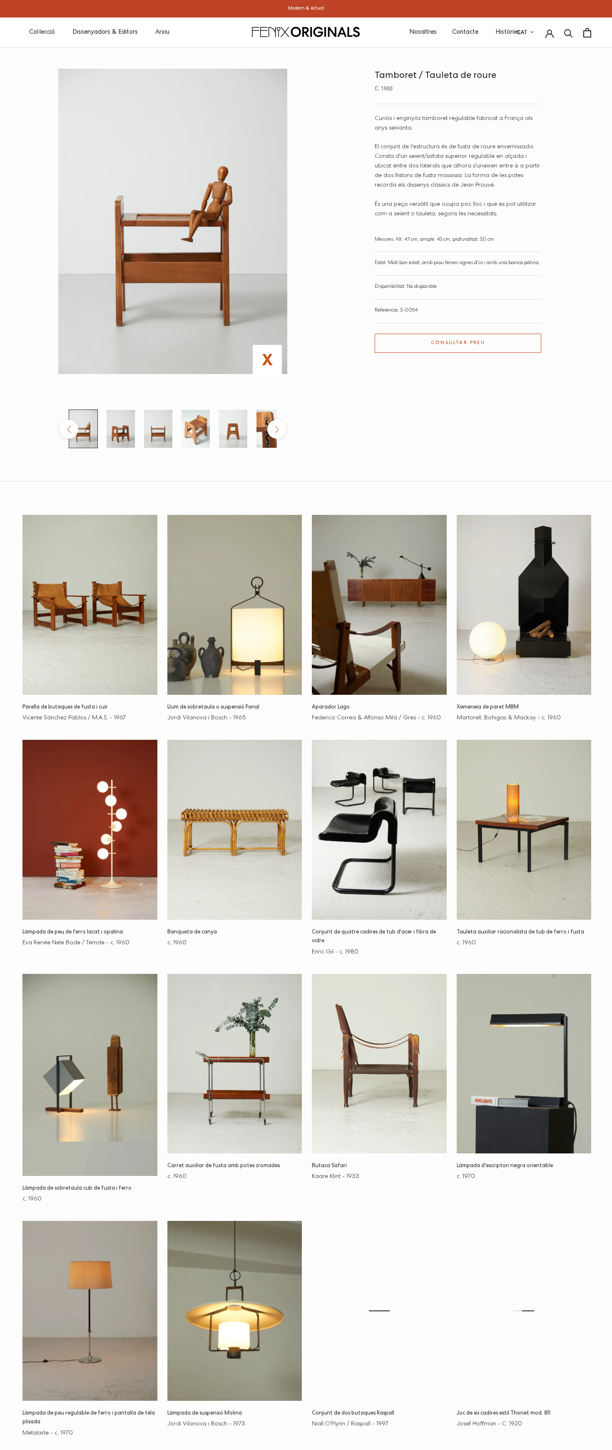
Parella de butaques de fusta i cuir (65, 707)
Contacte (465, 32)
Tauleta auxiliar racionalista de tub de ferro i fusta (520, 932)
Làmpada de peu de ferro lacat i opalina (72, 932)
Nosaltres (423, 32)
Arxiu (162, 32)
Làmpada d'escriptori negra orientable (505, 1166)
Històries (507, 32)
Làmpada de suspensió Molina (204, 1413)
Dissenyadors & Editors (105, 32)
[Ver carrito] (587, 32)
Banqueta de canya (192, 932)
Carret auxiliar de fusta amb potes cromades (223, 1166)
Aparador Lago (331, 707)
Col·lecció (42, 32)
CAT (522, 33)
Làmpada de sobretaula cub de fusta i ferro (77, 1188)
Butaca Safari (329, 1166)
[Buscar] (568, 32)
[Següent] (276, 429)
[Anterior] (69, 429)
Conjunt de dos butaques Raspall (353, 1413)
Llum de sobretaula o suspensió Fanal (213, 707)
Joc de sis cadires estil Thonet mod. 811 (503, 1413)
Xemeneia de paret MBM (488, 707)
